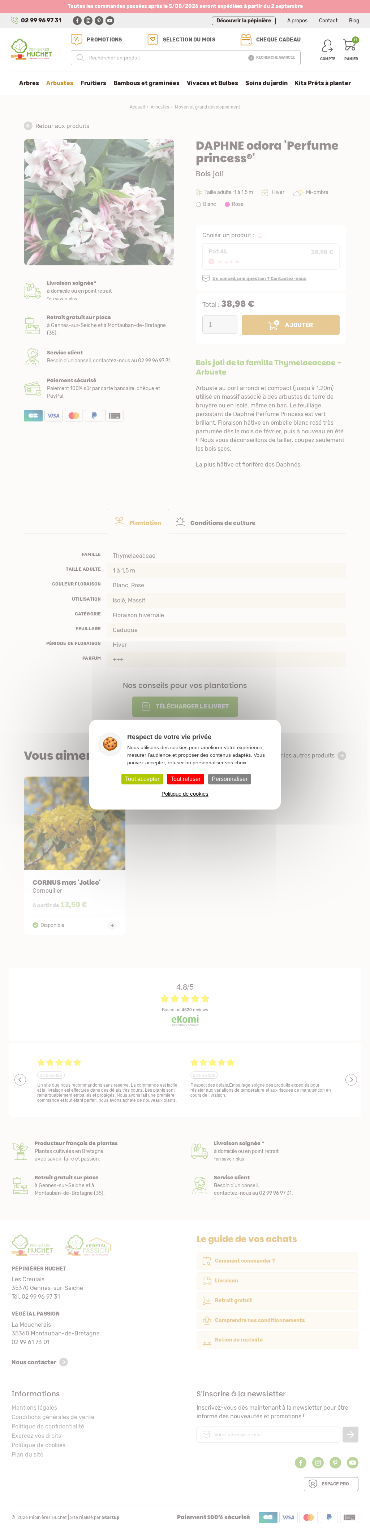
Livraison (99, 291)
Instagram (88, 20)
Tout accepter (142, 779)
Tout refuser (186, 779)
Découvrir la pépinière (243, 21)
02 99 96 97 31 (41, 20)
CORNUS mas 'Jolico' (75, 856)
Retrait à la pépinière (99, 325)
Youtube (110, 20)
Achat (99, 388)
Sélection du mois (189, 40)
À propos (297, 21)
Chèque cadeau (278, 40)
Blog (354, 21)
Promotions (104, 40)
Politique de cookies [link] (185, 794)
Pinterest (99, 20)
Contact (328, 21)
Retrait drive (95, 1185)
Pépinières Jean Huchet (31, 49)
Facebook (77, 20)
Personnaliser (230, 779)
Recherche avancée (275, 58)
